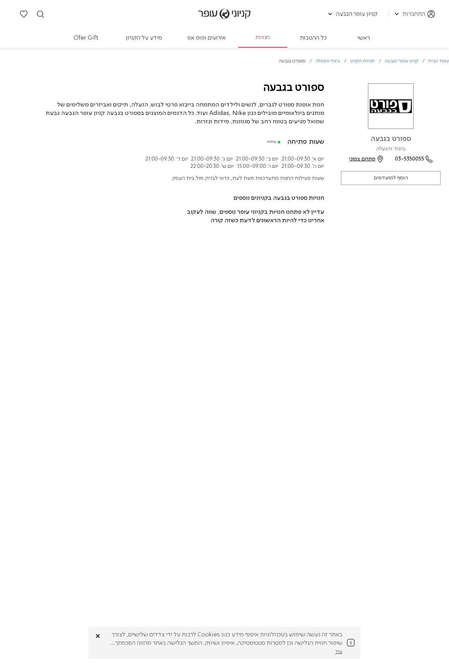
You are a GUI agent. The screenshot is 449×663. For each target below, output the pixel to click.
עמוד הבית (438, 61)
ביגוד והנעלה (328, 61)
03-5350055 (409, 159)
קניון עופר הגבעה (401, 61)
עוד (338, 652)
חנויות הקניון (362, 61)
